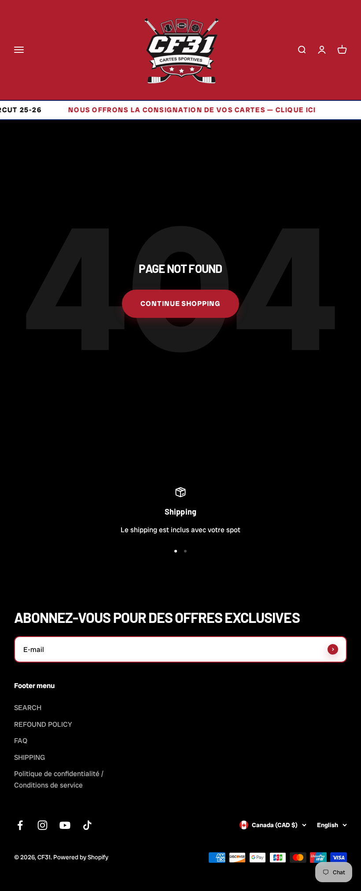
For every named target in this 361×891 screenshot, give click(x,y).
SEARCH (27, 707)
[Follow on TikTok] (87, 825)
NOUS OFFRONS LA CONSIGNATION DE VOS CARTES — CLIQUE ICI (179, 109)
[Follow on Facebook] (20, 825)
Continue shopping (180, 303)
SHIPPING (29, 757)
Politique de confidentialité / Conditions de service (58, 779)
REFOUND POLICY (43, 724)
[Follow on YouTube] (65, 825)
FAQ (20, 740)
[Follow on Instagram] (42, 825)
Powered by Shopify (80, 857)
